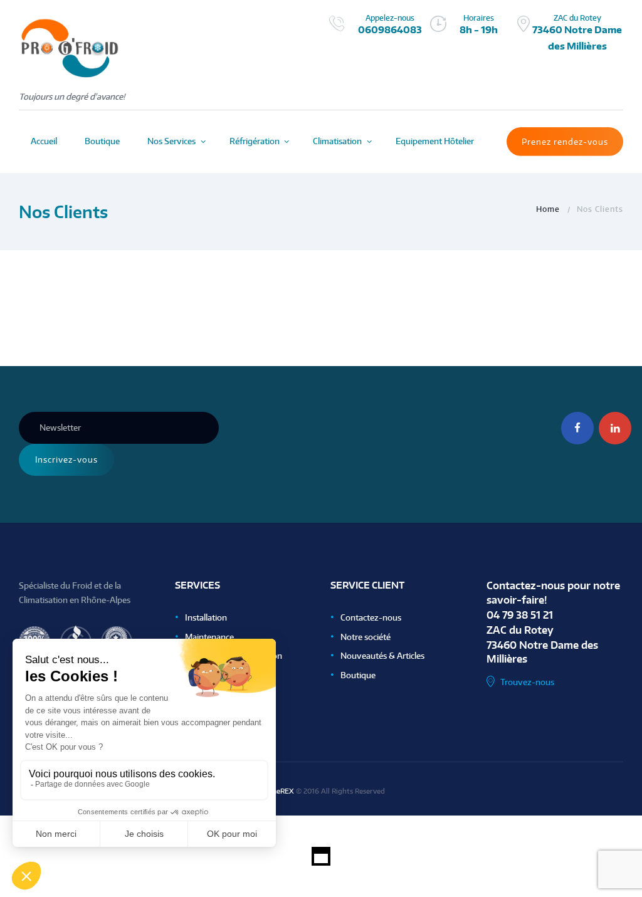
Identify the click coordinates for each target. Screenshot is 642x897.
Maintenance (209, 637)
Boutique (358, 675)
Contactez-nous (370, 617)
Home (548, 209)
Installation (206, 617)
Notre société (365, 637)
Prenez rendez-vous (565, 142)
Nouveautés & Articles (382, 656)
